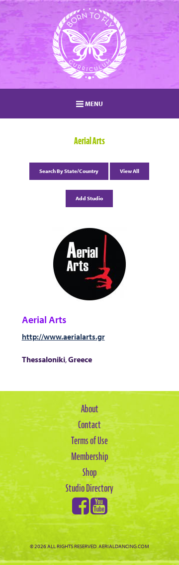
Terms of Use (89, 441)
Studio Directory (89, 488)
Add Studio (89, 198)
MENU (93, 104)
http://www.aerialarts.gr (63, 336)
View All (129, 171)
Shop (90, 472)
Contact (89, 425)
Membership (89, 456)
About (89, 409)
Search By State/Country (68, 171)
